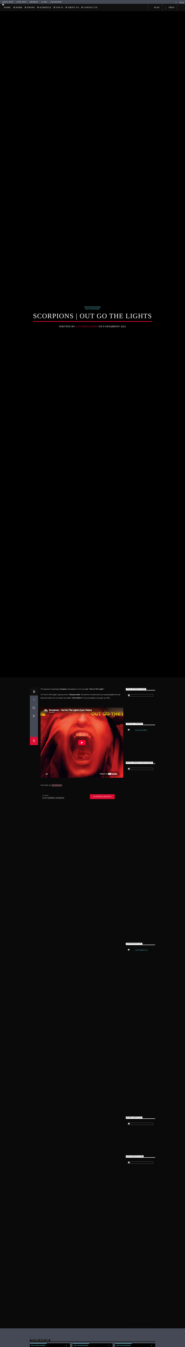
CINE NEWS (21, 2)
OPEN (171, 7)
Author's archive (102, 848)
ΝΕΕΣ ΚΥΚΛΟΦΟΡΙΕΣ (92, 332)
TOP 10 (59, 7)
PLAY (157, 7)
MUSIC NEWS (8, 2)
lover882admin (87, 350)
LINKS (44, 2)
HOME (19, 7)
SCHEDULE (45, 7)
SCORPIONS (56, 837)
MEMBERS (34, 2)
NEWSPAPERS (56, 2)
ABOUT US (73, 7)
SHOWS (31, 7)
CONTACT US (90, 7)
